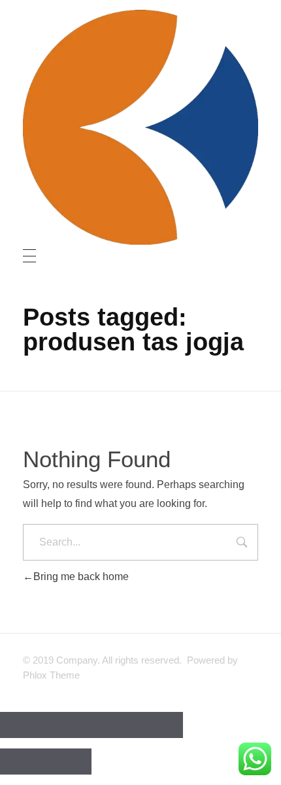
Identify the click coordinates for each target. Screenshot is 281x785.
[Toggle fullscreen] (114, 725)
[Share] (68, 725)
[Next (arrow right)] (68, 761)
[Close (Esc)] (23, 725)
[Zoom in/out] (160, 725)
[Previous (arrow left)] (23, 761)
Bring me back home (81, 576)
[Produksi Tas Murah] (140, 127)
